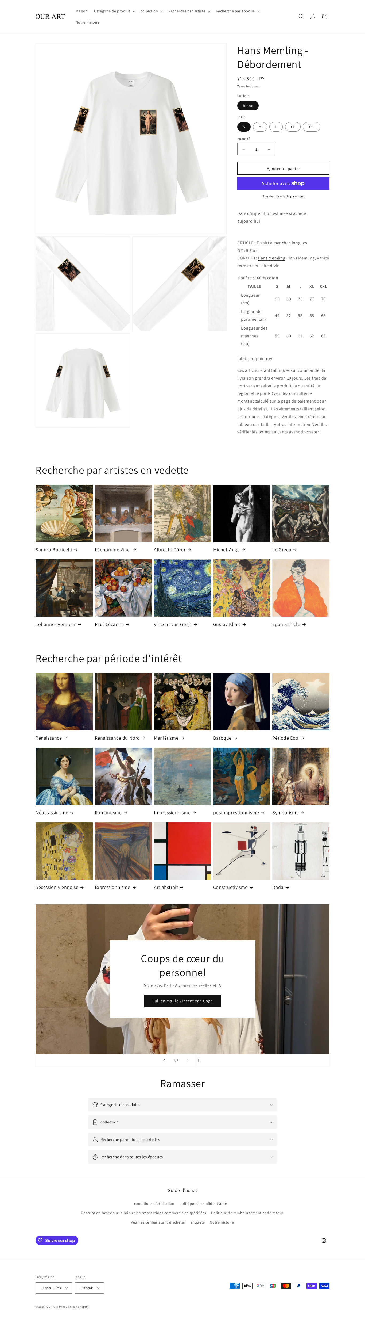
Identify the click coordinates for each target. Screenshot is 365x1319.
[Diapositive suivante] (187, 1060)
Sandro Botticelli (54, 549)
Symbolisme (285, 812)
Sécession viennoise (57, 887)
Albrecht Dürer (169, 549)
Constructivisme (230, 887)
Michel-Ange (226, 549)
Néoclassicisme (52, 812)
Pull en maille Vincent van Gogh (182, 1001)
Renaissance (49, 738)
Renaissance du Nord (117, 738)
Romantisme (108, 812)
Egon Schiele (286, 624)
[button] (114, 11)
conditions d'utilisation (154, 1203)
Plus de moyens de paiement (283, 196)
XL (293, 126)
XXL (311, 126)
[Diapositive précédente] (164, 1060)
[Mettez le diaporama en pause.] (201, 1060)
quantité (243, 138)
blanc (248, 105)
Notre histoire (222, 1222)
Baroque (222, 738)
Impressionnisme (172, 812)
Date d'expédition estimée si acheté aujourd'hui (271, 217)
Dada (277, 887)
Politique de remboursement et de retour (247, 1212)
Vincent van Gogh (173, 624)
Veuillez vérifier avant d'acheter (158, 1222)
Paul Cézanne (109, 624)
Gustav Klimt (226, 624)
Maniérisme (166, 738)
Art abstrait (166, 887)
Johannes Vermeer (56, 624)
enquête (198, 1222)
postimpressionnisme (236, 812)
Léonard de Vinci (113, 549)
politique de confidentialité (203, 1203)
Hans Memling (271, 258)
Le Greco (281, 549)
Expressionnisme (112, 887)
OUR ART (52, 1307)
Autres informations (293, 424)
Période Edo (285, 738)
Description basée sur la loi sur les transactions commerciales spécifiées (143, 1212)
